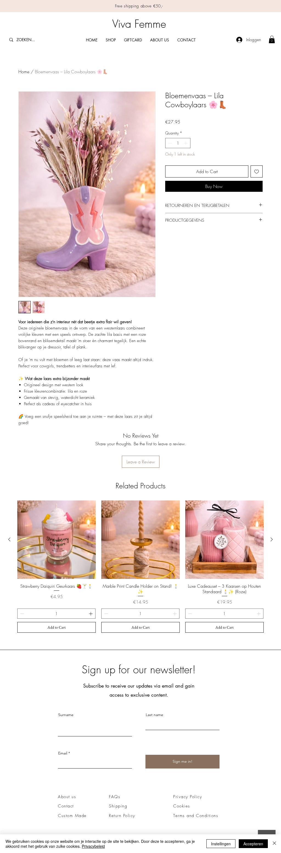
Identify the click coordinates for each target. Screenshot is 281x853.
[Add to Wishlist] (257, 171)
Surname (66, 715)
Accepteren (253, 843)
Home (23, 72)
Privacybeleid (93, 846)
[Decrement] (169, 143)
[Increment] (186, 143)
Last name (154, 715)
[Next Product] (271, 539)
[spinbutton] (178, 143)
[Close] (274, 844)
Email (62, 753)
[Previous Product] (9, 539)
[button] (272, 39)
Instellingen (221, 843)
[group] (140, 566)
